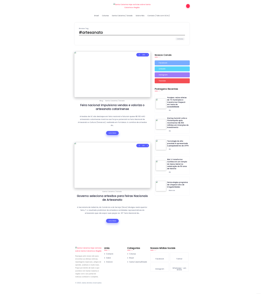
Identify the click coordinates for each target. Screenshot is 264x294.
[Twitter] (172, 68)
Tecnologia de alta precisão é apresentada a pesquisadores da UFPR (178, 143)
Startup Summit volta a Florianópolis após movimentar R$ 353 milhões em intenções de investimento (178, 123)
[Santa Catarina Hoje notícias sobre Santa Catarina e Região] (132, 6)
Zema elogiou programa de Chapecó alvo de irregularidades (177, 184)
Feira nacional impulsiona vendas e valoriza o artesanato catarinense (112, 107)
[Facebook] (172, 62)
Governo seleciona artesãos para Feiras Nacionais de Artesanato (112, 198)
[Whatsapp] (179, 267)
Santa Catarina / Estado (115, 101)
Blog (101, 101)
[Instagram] (172, 74)
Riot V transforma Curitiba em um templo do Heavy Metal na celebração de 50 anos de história (177, 164)
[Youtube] (172, 80)
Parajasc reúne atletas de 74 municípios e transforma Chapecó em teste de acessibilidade (177, 102)
